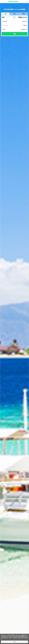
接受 (14, 641)
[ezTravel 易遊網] (14, 1)
